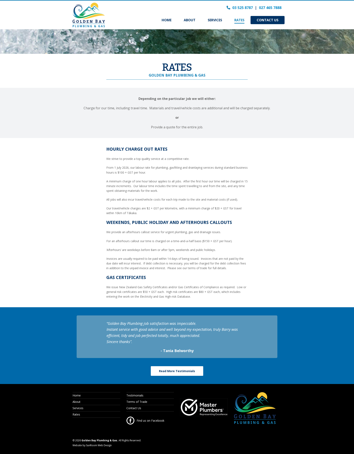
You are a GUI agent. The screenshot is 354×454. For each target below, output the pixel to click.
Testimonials (134, 395)
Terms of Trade (136, 402)
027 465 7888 (270, 7)
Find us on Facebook (150, 420)
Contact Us (133, 408)
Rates (76, 414)
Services (78, 408)
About (77, 402)
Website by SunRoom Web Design (92, 445)
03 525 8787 (242, 7)
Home (77, 395)
